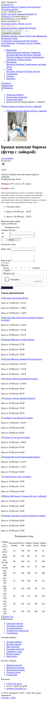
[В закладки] (17, 239)
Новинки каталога (9, 28)
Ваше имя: (6, 249)
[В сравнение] (20, 239)
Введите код (8, 273)
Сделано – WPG (8, 698)
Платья (9, 57)
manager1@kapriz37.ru (27, 14)
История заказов (13, 644)
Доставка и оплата (9, 9)
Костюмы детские (14, 71)
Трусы (9, 67)
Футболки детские (31, 71)
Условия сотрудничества (29, 7)
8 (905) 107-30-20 (9, 14)
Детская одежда (13, 672)
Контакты (5, 45)
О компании (6, 41)
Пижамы (37, 55)
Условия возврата (14, 628)
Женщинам (42, 36)
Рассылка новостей (15, 649)
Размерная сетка (11, 227)
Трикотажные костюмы (35, 64)
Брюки (9, 52)
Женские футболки (24, 55)
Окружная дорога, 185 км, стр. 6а (16, 23)
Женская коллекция (15, 667)
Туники (20, 59)
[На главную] (7, 616)
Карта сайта (11, 656)
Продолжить (7, 288)
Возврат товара (13, 654)
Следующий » (7, 158)
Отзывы (37, 43)
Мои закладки (12, 647)
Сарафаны (18, 57)
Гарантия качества (9, 7)
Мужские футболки (15, 64)
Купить (11, 240)
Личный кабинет (14, 642)
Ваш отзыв (6, 260)
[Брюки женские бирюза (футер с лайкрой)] (21, 106)
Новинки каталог (14, 665)
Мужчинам (6, 38)
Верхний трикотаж (22, 52)
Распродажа (30, 28)
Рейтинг (5, 265)
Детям (14, 38)
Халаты (27, 59)
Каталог (16, 33)
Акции (21, 28)
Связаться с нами (14, 651)
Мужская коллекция (15, 670)
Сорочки (27, 57)
